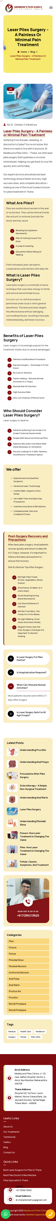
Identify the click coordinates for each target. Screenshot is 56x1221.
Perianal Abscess (17, 966)
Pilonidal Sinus (16, 959)
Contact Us (9, 1152)
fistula (23, 1037)
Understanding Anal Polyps (34, 761)
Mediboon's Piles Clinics (36, 1210)
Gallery (7, 1142)
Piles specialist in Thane (15, 1180)
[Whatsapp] (5, 1214)
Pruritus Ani (15, 991)
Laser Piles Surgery (30, 809)
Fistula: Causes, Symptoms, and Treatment (34, 863)
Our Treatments (11, 1131)
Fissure (12, 947)
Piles (11, 941)
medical (11, 1031)
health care (25, 1031)
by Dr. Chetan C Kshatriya (22, 124)
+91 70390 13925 (28, 915)
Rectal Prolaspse (17, 1003)
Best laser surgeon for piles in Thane (22, 1169)
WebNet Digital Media (37, 1214)
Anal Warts (14, 985)
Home (24, 51)
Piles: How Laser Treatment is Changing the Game (34, 851)
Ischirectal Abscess (19, 972)
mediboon (40, 1031)
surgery (12, 1037)
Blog (32, 51)
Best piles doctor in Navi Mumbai (19, 1175)
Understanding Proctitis (33, 749)
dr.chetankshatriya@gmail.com (31, 1199)
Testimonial (9, 1136)
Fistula (12, 953)
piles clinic (36, 1037)
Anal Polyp (14, 978)
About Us (8, 1126)
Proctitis (13, 997)
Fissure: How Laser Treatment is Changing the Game (34, 836)
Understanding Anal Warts (34, 797)
